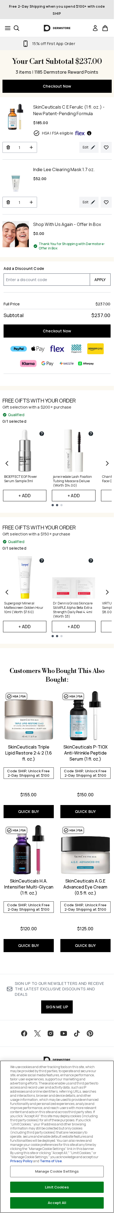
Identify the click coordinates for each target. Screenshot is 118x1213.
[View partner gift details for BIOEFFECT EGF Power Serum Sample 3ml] (41, 433)
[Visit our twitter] (37, 1033)
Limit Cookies (57, 1187)
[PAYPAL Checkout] (18, 348)
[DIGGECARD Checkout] (76, 348)
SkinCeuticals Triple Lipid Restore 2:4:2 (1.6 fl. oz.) (28, 753)
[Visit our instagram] (50, 1033)
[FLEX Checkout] (57, 349)
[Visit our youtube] (63, 1033)
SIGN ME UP (57, 1006)
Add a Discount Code (24, 268)
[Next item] (107, 463)
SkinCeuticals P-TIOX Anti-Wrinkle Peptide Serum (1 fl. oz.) (85, 753)
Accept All (57, 1202)
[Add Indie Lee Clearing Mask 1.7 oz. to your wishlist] (106, 202)
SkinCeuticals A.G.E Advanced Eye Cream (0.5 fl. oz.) (85, 887)
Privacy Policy (21, 1161)
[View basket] (105, 28)
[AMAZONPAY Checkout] (95, 348)
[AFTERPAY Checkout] (85, 363)
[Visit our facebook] (24, 1033)
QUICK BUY (28, 811)
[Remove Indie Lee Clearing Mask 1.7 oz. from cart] (8, 202)
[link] (95, 28)
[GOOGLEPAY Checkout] (47, 363)
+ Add (24, 496)
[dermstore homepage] (57, 28)
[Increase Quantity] (31, 147)
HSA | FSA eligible (58, 133)
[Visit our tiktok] (76, 1033)
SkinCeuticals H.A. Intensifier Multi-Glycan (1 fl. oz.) (28, 887)
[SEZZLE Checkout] (66, 363)
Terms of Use (51, 1161)
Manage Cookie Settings (57, 1171)
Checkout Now (57, 86)
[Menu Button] (6, 28)
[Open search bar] (16, 28)
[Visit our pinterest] (90, 1033)
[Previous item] (6, 463)
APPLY (100, 279)
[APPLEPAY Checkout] (37, 348)
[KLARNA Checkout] (28, 363)
